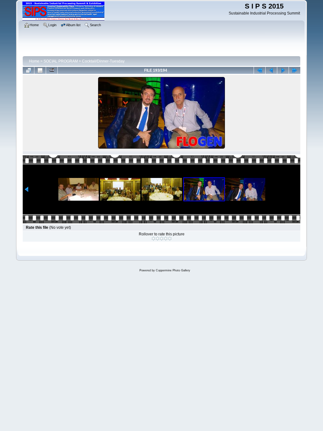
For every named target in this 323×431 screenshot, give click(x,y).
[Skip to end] (294, 70)
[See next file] (283, 70)
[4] (166, 238)
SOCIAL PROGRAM (61, 61)
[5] (170, 238)
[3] (162, 238)
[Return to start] (259, 70)
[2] (158, 238)
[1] (153, 238)
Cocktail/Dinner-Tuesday (103, 61)
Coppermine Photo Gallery (173, 270)
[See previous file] (271, 70)
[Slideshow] (51, 70)
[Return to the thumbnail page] (28, 70)
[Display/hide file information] (40, 70)
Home (34, 61)
